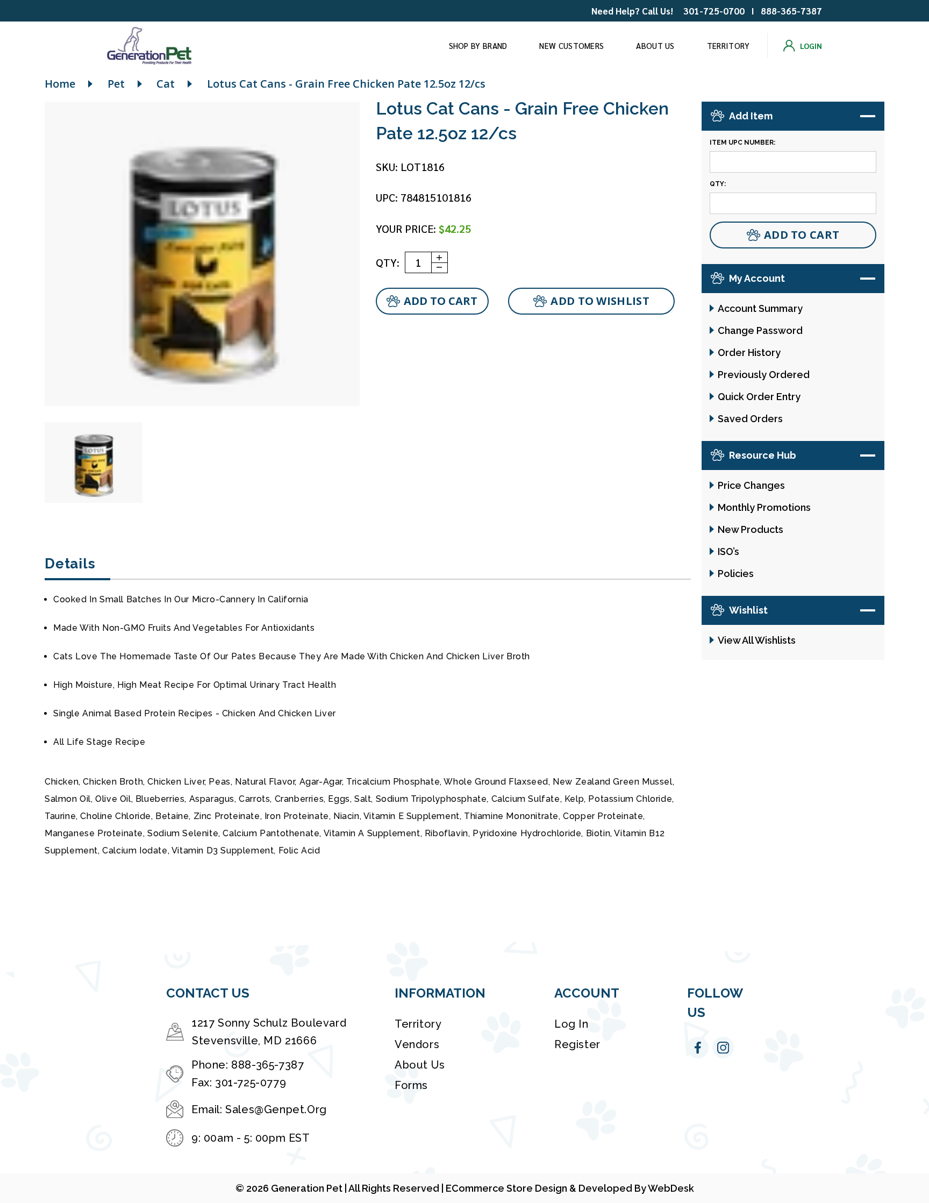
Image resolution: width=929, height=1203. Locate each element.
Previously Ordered (764, 374)
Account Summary (760, 308)
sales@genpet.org (276, 1109)
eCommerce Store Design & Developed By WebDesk (570, 1188)
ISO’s (728, 551)
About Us (655, 45)
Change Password (760, 330)
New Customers (571, 45)
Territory (728, 45)
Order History (749, 352)
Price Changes (751, 485)
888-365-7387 (791, 11)
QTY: (387, 262)
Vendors (417, 1044)
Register (577, 1044)
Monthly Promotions (764, 507)
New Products (750, 529)
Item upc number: (742, 142)
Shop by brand (478, 45)
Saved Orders (750, 418)
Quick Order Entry (759, 396)
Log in (571, 1023)
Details (70, 564)
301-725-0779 (250, 1082)
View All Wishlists (757, 640)
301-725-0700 (714, 11)
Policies (736, 573)
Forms (411, 1085)
